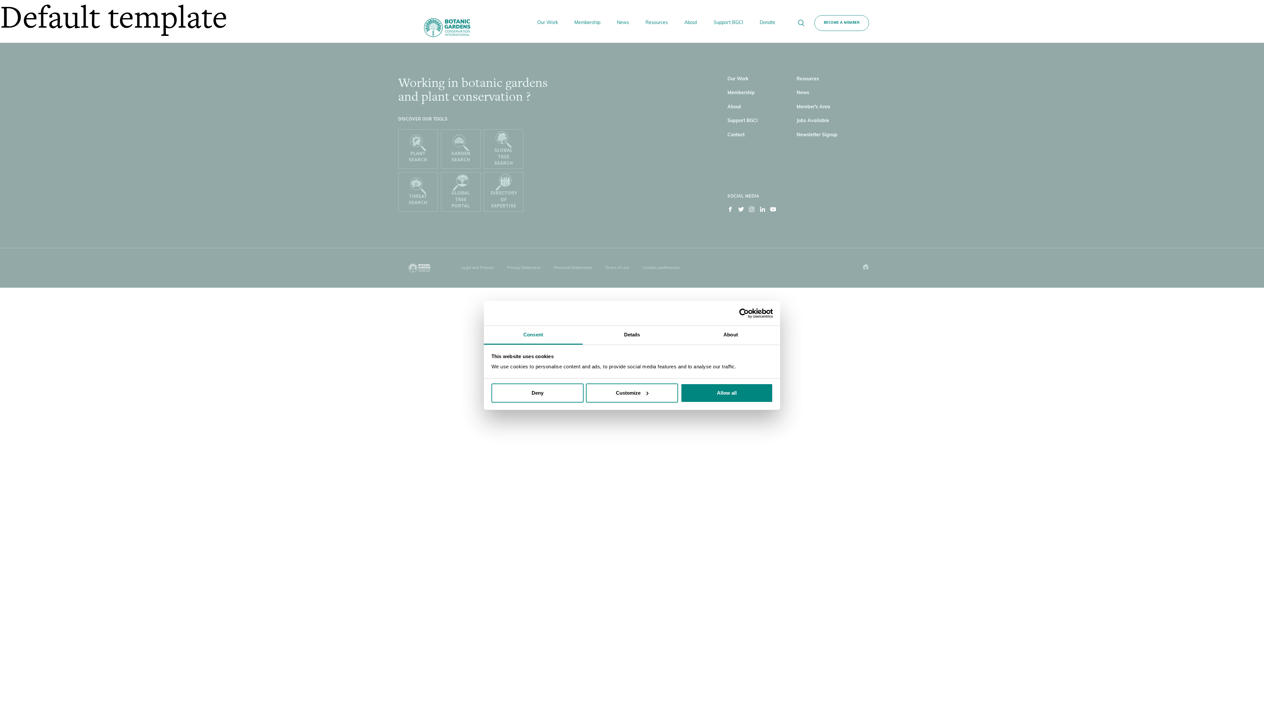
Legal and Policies (477, 268)
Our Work (738, 79)
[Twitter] (741, 210)
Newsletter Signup (817, 135)
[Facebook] (730, 210)
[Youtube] (773, 210)
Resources (808, 79)
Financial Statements (573, 268)
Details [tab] (632, 334)
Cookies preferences (661, 268)
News (803, 93)
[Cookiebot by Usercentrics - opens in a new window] (744, 313)
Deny (537, 393)
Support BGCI (742, 120)
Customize (628, 393)
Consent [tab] (533, 334)
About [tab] (731, 334)
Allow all (727, 393)
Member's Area (813, 107)
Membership (741, 93)
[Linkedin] (763, 210)
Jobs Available (813, 120)
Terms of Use (617, 268)
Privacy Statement (523, 268)
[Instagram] (752, 210)
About (734, 107)
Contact (736, 135)
